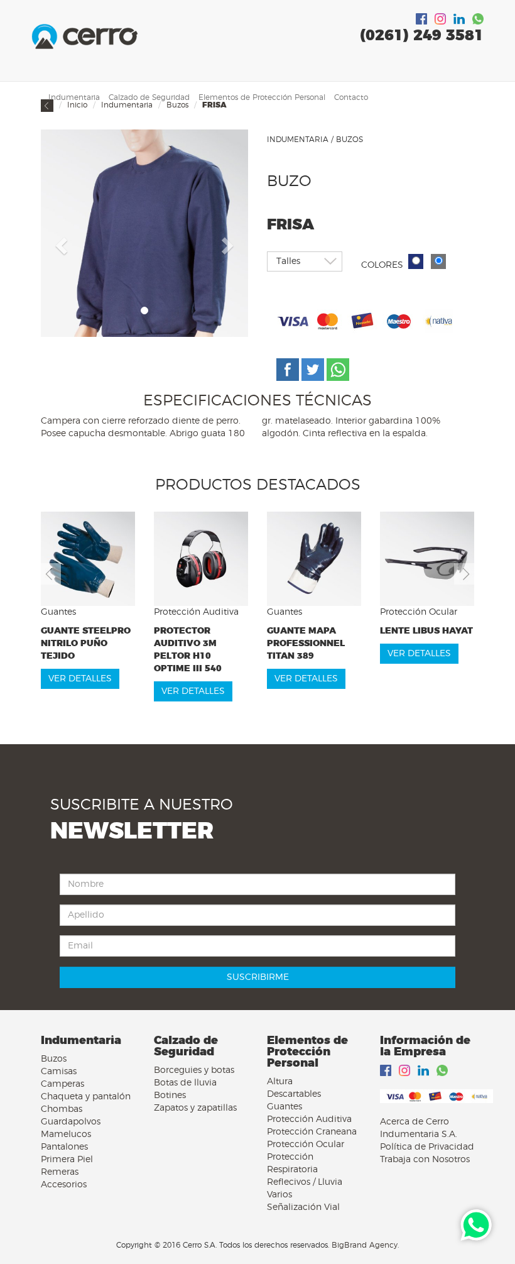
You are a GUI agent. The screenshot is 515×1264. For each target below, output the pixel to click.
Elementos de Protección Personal (261, 97)
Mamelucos (66, 1134)
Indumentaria (74, 97)
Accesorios (64, 1184)
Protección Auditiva (309, 1119)
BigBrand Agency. (365, 1245)
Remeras (60, 1172)
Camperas (62, 1084)
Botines (170, 1095)
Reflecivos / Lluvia (304, 1182)
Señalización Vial (303, 1207)
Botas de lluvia (185, 1083)
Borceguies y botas (194, 1070)
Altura (280, 1081)
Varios (279, 1194)
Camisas (59, 1071)
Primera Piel (67, 1159)
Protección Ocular (305, 1144)
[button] (60, 242)
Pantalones (64, 1147)
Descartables (294, 1094)
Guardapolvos (70, 1122)
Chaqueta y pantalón (86, 1096)
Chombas (61, 1109)
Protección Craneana (312, 1132)
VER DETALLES (80, 678)
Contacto (351, 97)
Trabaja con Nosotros (425, 1159)
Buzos (54, 1059)
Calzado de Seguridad (149, 97)
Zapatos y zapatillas (195, 1108)
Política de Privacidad (427, 1147)
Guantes (284, 1106)
